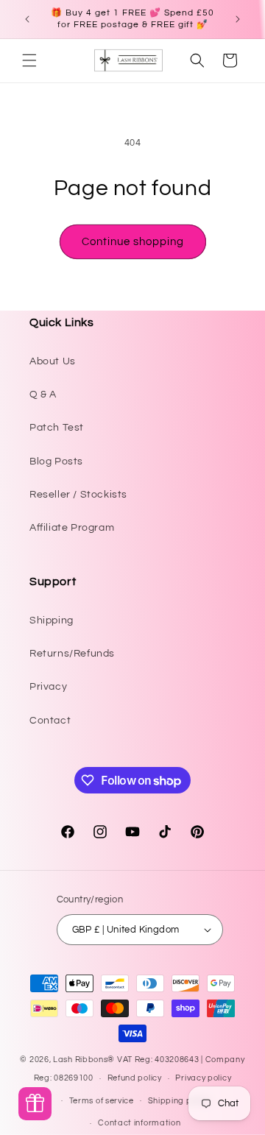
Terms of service (101, 1101)
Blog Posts (56, 461)
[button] (29, 60)
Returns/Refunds (72, 653)
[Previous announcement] (27, 19)
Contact (50, 720)
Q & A (43, 394)
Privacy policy (203, 1078)
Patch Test (56, 427)
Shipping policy (179, 1101)
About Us (52, 361)
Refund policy (134, 1078)
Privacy (48, 687)
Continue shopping (133, 241)
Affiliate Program (71, 528)
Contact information (139, 1123)
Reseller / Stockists (78, 494)
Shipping (51, 620)
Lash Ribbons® (84, 1060)
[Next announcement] (238, 19)
